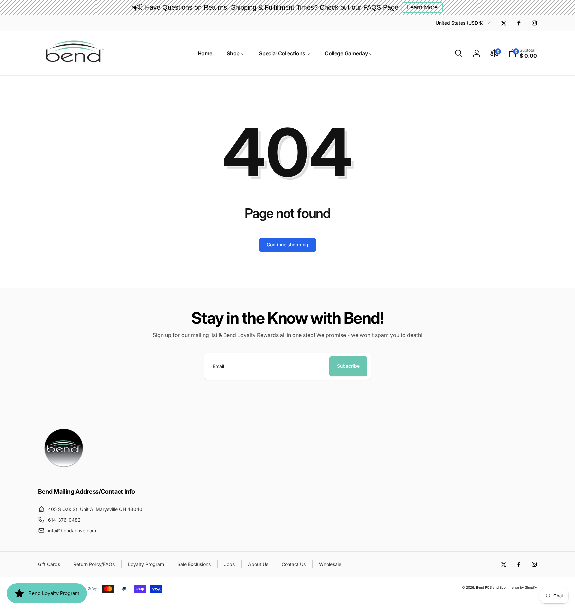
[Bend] (64, 473)
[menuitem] (205, 53)
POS (488, 587)
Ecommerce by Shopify (518, 587)
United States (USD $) (460, 23)
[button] (458, 53)
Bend (480, 587)
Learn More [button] (422, 7)
